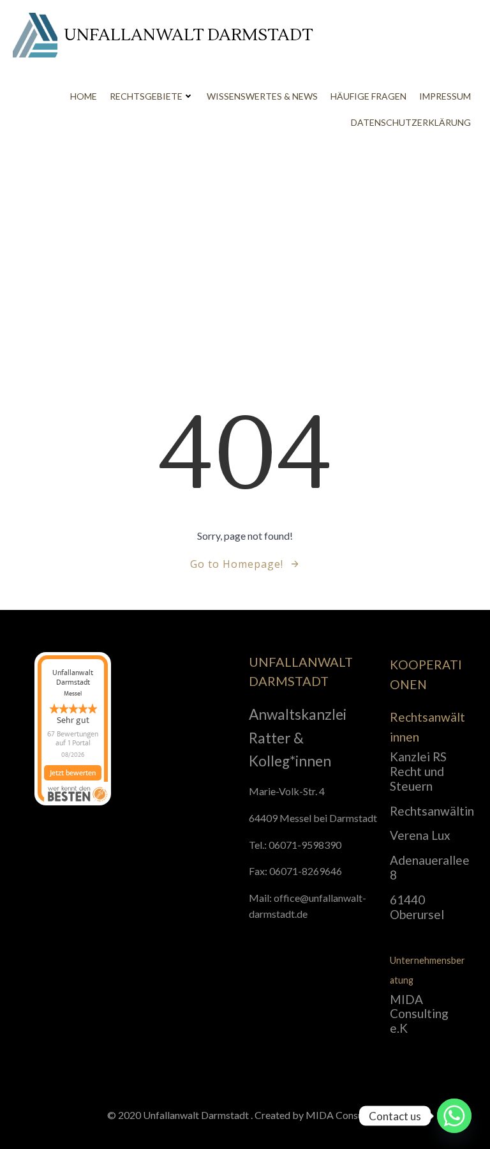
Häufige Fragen (368, 96)
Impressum (445, 96)
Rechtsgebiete (146, 96)
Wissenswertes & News (262, 96)
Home (83, 96)
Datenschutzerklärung (411, 122)
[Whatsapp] (454, 1116)
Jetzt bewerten (73, 772)
